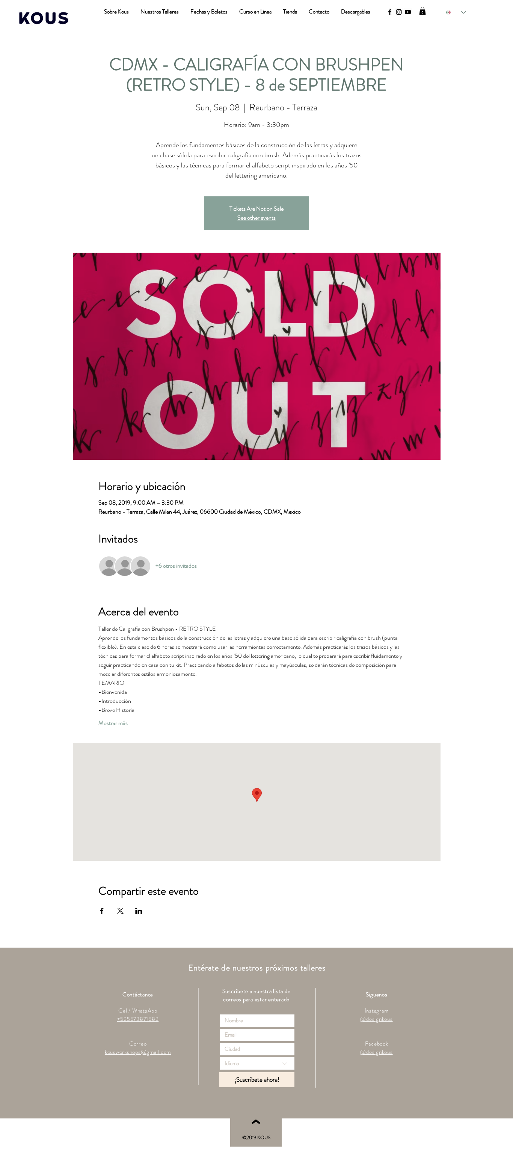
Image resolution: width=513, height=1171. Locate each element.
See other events (256, 217)
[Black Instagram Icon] (399, 12)
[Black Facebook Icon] (390, 12)
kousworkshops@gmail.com (138, 1052)
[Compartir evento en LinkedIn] (138, 911)
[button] (422, 11)
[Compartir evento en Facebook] (102, 911)
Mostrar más (113, 723)
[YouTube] (408, 12)
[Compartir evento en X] (120, 911)
